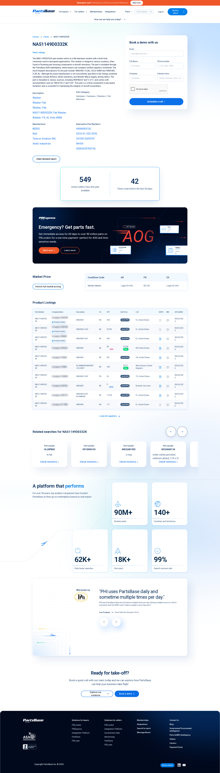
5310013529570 (85, 138)
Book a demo (176, 11)
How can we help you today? (107, 19)
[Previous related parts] (171, 432)
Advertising (109, 737)
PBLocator (76, 725)
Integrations (110, 11)
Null (35, 133)
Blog (172, 724)
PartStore (76, 737)
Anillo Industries (42, 143)
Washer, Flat (39, 107)
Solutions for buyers (80, 720)
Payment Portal (176, 747)
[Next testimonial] (116, 622)
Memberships (96, 11)
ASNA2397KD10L (86, 148)
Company (133, 74)
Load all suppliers (108, 416)
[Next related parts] (182, 432)
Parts (46, 36)
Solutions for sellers (113, 720)
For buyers (63, 11)
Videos (173, 739)
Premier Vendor (59, 322)
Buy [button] (126, 349)
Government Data (112, 733)
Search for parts (144, 728)
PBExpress (77, 729)
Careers (173, 743)
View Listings (39, 52)
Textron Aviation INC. (45, 138)
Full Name (133, 61)
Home (36, 36)
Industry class (163, 74)
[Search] (151, 12)
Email (131, 49)
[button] (128, 11)
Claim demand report (46, 159)
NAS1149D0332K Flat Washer (49, 112)
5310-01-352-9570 (86, 133)
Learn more (70, 250)
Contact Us (174, 720)
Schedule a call (155, 101)
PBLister (76, 741)
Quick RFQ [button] (125, 320)
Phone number (163, 61)
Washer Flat (39, 102)
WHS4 (79, 143)
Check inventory (48, 462)
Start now (137, 3)
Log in (161, 12)
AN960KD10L (83, 128)
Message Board (143, 732)
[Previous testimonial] (104, 622)
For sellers (79, 11)
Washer (37, 97)
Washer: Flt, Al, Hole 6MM (47, 117)
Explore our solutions (95, 693)
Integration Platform (81, 733)
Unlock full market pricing (48, 286)
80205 (36, 128)
